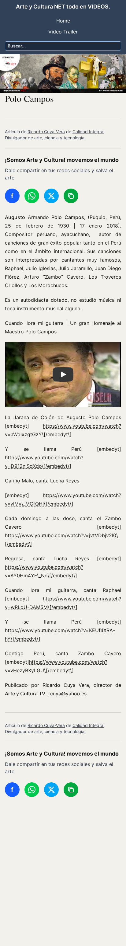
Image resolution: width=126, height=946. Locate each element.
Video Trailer (63, 32)
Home (63, 21)
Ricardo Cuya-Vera (46, 131)
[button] (63, 374)
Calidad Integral (88, 131)
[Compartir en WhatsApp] (31, 196)
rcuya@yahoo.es (67, 693)
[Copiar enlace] (71, 196)
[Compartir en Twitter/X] (51, 196)
